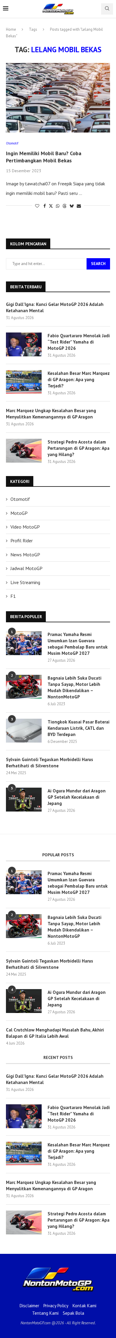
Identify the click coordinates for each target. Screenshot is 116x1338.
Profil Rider (21, 540)
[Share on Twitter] (51, 206)
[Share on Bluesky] (72, 206)
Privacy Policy (55, 1305)
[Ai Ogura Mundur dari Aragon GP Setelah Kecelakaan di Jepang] (24, 800)
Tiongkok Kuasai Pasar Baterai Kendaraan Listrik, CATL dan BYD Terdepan (78, 728)
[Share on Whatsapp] (57, 206)
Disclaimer (29, 1305)
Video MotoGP (25, 527)
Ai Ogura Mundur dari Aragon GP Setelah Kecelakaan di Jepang (77, 797)
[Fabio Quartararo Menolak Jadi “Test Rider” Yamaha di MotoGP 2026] (24, 344)
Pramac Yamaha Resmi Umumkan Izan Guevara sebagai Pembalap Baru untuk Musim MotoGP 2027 (78, 644)
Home (11, 29)
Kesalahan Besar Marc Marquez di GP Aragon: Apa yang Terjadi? (79, 379)
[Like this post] (37, 206)
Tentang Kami (45, 1313)
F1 (13, 596)
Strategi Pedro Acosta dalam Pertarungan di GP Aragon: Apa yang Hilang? (78, 448)
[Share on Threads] (64, 206)
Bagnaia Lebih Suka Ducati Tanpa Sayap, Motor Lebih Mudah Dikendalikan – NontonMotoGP (74, 687)
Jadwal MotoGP (26, 568)
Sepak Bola (73, 1313)
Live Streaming (25, 582)
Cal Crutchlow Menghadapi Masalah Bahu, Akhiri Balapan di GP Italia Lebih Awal (55, 1033)
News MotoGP (25, 555)
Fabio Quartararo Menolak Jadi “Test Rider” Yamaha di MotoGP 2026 (79, 342)
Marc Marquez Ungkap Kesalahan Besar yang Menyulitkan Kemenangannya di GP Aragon (51, 414)
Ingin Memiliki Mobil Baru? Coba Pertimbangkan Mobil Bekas (43, 157)
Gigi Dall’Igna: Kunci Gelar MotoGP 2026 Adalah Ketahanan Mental (55, 307)
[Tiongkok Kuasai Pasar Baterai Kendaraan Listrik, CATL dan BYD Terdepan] (24, 731)
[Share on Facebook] (44, 206)
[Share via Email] (79, 206)
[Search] (107, 9)
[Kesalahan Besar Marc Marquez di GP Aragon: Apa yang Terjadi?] (24, 382)
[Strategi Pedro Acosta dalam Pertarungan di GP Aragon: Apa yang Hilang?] (24, 451)
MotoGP (19, 513)
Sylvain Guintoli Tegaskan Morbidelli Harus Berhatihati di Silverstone (49, 763)
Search (98, 263)
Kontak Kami (84, 1305)
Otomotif (20, 499)
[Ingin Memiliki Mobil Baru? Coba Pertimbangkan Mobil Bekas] (58, 98)
